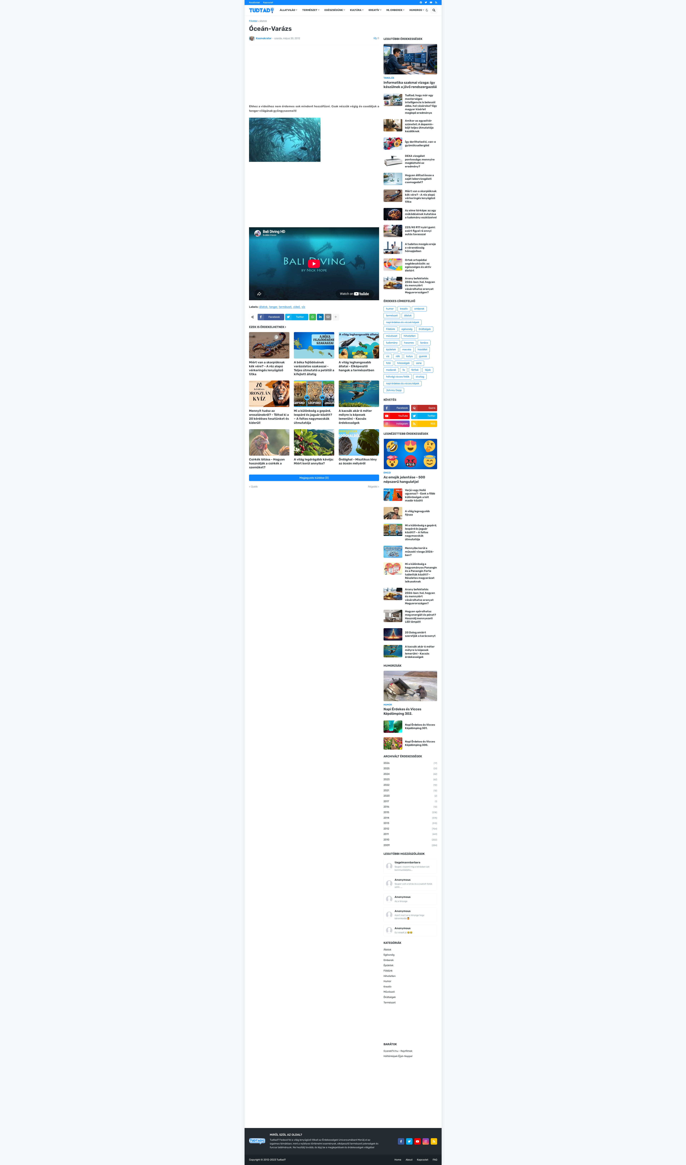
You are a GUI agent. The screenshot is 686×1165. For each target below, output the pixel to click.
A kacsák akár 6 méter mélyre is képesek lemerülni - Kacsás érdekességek (355, 416)
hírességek (403, 363)
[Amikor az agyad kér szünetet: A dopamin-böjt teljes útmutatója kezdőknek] (393, 125)
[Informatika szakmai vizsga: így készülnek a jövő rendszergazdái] (410, 59)
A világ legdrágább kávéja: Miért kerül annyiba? (314, 461)
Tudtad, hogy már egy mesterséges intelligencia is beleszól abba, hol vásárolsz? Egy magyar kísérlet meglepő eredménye (421, 104)
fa (403, 369)
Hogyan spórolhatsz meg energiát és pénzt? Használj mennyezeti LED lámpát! (420, 617)
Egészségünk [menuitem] (333, 10)
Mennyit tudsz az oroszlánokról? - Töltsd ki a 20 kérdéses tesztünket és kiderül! (269, 416)
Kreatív (388, 986)
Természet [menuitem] (309, 10)
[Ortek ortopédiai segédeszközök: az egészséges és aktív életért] (393, 264)
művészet (391, 335)
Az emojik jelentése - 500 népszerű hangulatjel (404, 479)
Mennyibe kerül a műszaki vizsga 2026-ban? (419, 551)
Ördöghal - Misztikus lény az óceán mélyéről (358, 461)
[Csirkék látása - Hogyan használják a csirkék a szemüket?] (269, 442)
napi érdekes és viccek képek (402, 322)
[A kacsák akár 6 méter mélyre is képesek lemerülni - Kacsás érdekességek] (359, 394)
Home (397, 1159)
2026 (410, 763)
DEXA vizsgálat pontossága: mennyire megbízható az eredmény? (420, 161)
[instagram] (425, 1141)
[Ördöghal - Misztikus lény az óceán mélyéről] (359, 442)
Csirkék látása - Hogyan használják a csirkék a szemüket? (267, 463)
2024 (410, 774)
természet (285, 307)
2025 (410, 768)
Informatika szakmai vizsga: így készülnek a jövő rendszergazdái (410, 84)
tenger (273, 307)
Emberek (389, 960)
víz (303, 307)
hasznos (409, 342)
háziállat (422, 349)
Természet (390, 1002)
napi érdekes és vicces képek (402, 383)
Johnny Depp (394, 390)
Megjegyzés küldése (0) (314, 477)
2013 (410, 823)
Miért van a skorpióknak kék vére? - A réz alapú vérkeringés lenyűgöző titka (267, 368)
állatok (263, 21)
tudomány (392, 342)
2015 (410, 812)
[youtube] (431, 2)
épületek (391, 349)
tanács (424, 342)
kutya (409, 356)
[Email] (328, 317)
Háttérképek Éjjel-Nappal (398, 1056)
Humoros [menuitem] (415, 10)
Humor (387, 981)
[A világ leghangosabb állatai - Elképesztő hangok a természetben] (359, 345)
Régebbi (372, 486)
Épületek (388, 965)
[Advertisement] (314, 75)
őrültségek (425, 329)
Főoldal (253, 21)
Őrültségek (390, 997)
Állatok (387, 949)
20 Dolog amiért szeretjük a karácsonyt (420, 634)
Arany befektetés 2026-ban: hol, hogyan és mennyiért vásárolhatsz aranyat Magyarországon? (420, 285)
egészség (406, 329)
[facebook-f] (401, 1141)
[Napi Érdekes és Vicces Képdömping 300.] (393, 743)
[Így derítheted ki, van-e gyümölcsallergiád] (393, 144)
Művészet (389, 991)
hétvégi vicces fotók (397, 376)
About (409, 1159)
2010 (410, 839)
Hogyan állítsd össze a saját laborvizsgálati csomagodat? (419, 179)
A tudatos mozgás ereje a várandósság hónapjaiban (420, 247)
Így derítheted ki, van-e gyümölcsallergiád (420, 143)
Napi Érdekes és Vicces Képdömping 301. (420, 726)
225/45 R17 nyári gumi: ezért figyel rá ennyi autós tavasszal (420, 231)
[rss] (436, 2)
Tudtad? (281, 1159)
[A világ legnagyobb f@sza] (393, 513)
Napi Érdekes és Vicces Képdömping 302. (402, 711)
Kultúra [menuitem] (355, 10)
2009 (410, 845)
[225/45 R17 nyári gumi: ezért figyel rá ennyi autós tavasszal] (393, 231)
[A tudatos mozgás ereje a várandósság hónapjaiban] (393, 248)
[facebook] (421, 2)
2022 (410, 784)
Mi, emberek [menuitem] (394, 10)
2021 (410, 790)
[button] (427, 10)
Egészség (389, 954)
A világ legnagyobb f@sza (417, 513)
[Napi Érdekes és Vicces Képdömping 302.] (410, 686)
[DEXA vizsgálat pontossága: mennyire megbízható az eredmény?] (393, 160)
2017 (410, 801)
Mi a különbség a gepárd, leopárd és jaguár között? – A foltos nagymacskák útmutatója (313, 416)
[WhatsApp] (312, 317)
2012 (410, 828)
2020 (410, 795)
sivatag (420, 376)
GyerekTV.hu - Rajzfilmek (398, 1051)
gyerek (423, 356)
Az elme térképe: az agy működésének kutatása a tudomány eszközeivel (421, 214)
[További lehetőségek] (335, 317)
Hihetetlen (390, 976)
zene (419, 363)
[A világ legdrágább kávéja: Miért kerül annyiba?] (314, 442)
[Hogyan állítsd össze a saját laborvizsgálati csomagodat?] (393, 179)
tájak (428, 369)
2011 (410, 834)
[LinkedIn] (320, 317)
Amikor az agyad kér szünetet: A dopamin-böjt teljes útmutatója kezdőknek (419, 126)
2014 (410, 817)
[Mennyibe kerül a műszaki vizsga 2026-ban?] (393, 552)
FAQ (435, 1159)
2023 (410, 779)
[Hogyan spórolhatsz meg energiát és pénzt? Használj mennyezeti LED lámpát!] (393, 616)
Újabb (254, 486)
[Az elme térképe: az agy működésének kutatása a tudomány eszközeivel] (393, 214)
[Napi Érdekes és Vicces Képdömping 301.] (393, 726)
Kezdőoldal (254, 2)
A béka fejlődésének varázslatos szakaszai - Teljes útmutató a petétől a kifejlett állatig (314, 368)
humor (390, 308)
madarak (391, 369)
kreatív (404, 308)
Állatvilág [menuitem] (287, 10)
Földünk (390, 329)
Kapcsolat (268, 2)
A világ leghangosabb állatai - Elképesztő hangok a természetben (356, 366)
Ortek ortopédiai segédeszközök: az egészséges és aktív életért (418, 265)
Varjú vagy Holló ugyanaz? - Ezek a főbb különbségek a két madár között (420, 495)
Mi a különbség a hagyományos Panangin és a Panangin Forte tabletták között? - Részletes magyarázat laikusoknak (421, 572)
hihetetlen (410, 335)
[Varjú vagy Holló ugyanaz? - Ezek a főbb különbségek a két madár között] (393, 495)
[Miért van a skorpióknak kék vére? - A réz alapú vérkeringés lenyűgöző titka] (269, 345)
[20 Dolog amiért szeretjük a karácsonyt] (393, 634)
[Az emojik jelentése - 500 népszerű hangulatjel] (410, 454)
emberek (419, 308)
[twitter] (426, 2)
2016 (410, 806)
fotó (388, 363)
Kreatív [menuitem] (374, 10)
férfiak (415, 369)
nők (398, 356)
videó (296, 307)
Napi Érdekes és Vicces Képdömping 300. (420, 743)
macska (406, 349)
